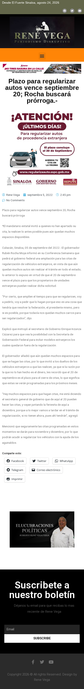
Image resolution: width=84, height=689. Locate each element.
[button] (42, 56)
